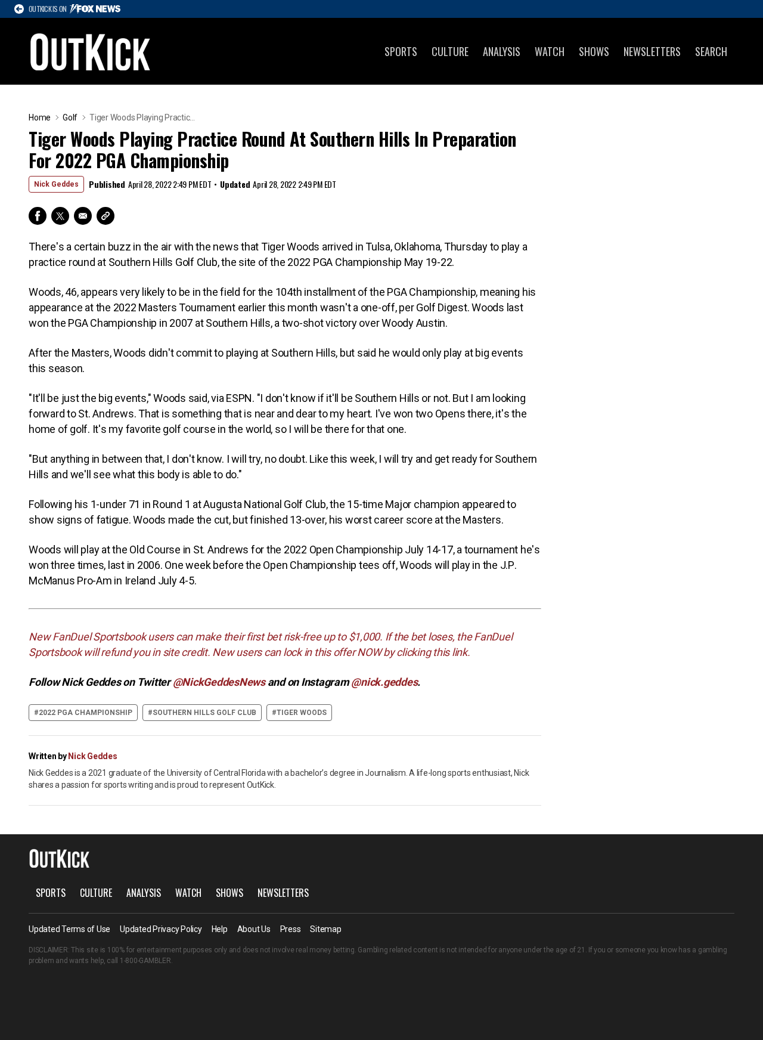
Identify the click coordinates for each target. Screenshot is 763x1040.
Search (711, 51)
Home (40, 117)
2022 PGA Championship (85, 712)
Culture (450, 51)
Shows (594, 51)
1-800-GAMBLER (145, 961)
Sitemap (325, 929)
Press (290, 929)
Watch (550, 51)
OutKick (91, 51)
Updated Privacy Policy (161, 929)
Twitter (60, 216)
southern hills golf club (204, 712)
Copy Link (105, 216)
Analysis (501, 51)
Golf (70, 117)
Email (83, 216)
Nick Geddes (56, 184)
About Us (254, 929)
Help (220, 929)
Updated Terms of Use (69, 929)
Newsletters (652, 51)
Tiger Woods (302, 712)
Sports (400, 51)
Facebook (37, 216)
